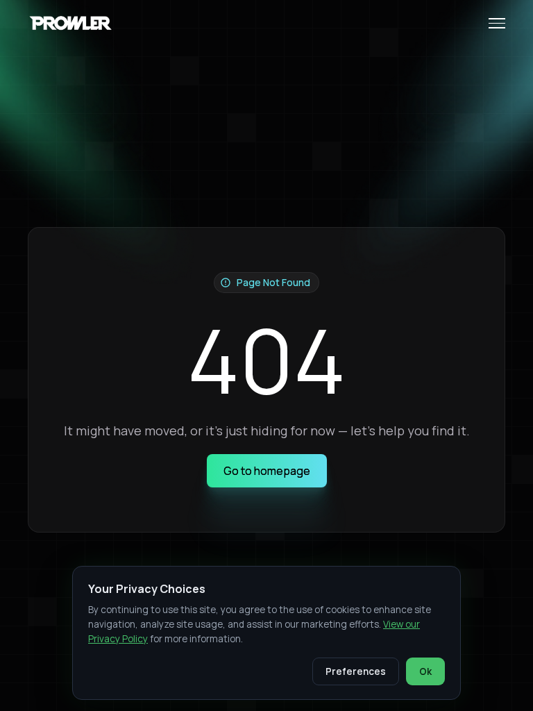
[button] (491, 23)
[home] (72, 23)
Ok (425, 671)
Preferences (355, 671)
